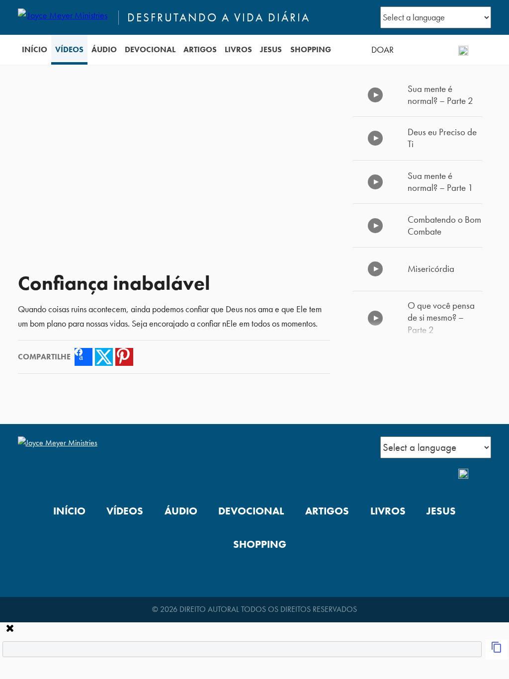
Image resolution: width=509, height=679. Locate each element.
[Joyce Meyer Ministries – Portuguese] (64, 17)
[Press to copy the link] (497, 649)
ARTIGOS (200, 49)
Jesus (271, 49)
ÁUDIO (104, 49)
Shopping (310, 49)
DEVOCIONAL (150, 49)
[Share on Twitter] (104, 357)
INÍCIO (34, 49)
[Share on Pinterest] (124, 357)
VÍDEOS (69, 49)
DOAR (382, 49)
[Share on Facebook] (83, 357)
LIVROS (238, 49)
